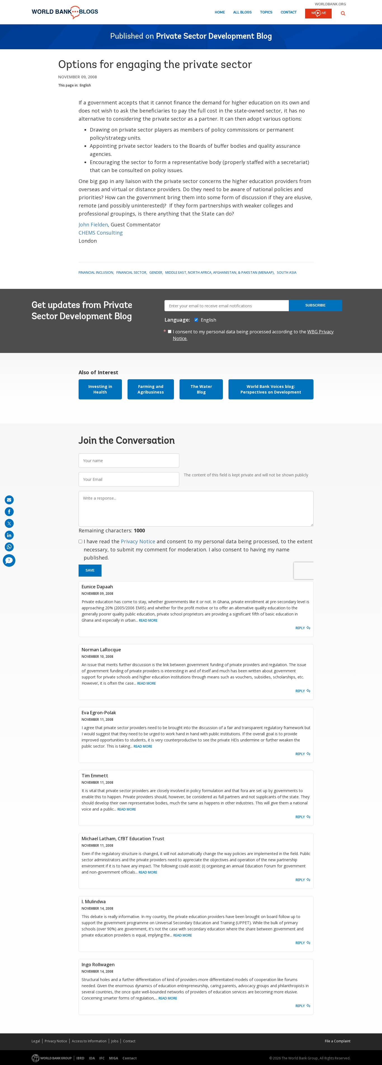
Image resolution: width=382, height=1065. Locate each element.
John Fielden (93, 224)
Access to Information (89, 1041)
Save (90, 570)
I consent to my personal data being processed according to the (253, 335)
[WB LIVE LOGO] (318, 14)
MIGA (113, 1058)
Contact (289, 12)
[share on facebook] (9, 511)
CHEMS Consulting (101, 232)
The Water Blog (201, 389)
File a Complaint (337, 1041)
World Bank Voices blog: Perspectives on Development (270, 389)
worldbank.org (330, 4)
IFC (102, 1058)
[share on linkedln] (9, 535)
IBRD (80, 1058)
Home (220, 12)
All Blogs (242, 12)
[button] (343, 13)
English (85, 85)
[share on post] (9, 523)
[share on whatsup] (9, 546)
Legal (36, 1041)
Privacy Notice (138, 541)
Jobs (114, 1041)
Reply (300, 628)
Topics (266, 12)
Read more (148, 620)
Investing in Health (100, 389)
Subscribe (315, 305)
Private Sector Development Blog (214, 37)
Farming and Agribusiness (151, 389)
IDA (92, 1058)
